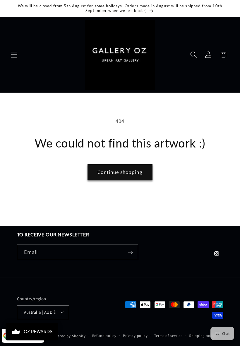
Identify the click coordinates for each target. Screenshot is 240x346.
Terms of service (168, 335)
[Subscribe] (130, 252)
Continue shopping (120, 172)
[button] (14, 54)
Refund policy (104, 335)
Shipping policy (203, 335)
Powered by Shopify (68, 335)
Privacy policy (135, 335)
